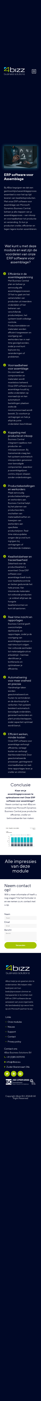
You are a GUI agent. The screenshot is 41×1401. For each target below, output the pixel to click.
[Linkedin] (14, 1074)
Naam (7, 914)
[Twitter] (7, 1074)
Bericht (7, 930)
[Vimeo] (20, 1074)
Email (7, 922)
